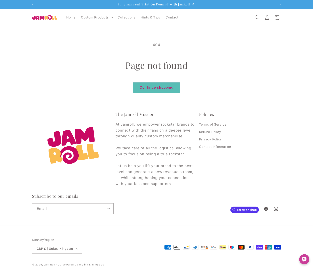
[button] (96, 17)
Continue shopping (156, 87)
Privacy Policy (210, 139)
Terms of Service (212, 124)
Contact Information (215, 147)
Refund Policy (210, 132)
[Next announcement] (280, 4)
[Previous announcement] (33, 4)
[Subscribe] (108, 208)
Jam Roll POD (53, 264)
